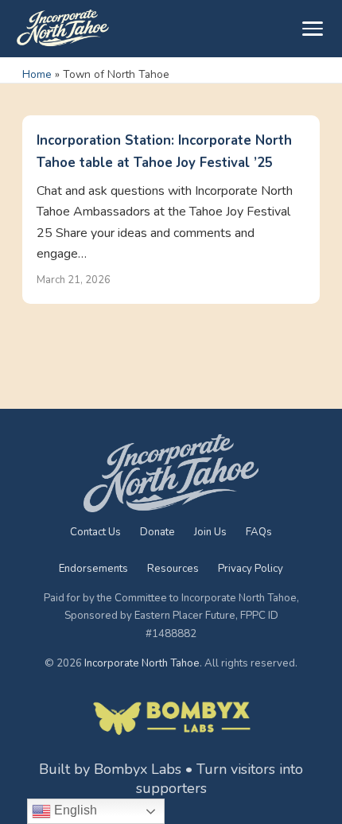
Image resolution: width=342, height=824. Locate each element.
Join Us (210, 532)
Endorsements (93, 569)
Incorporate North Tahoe (142, 663)
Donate (157, 532)
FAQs (259, 532)
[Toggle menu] (312, 29)
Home (37, 74)
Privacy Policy (250, 569)
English (74, 810)
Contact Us (95, 532)
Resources (173, 569)
